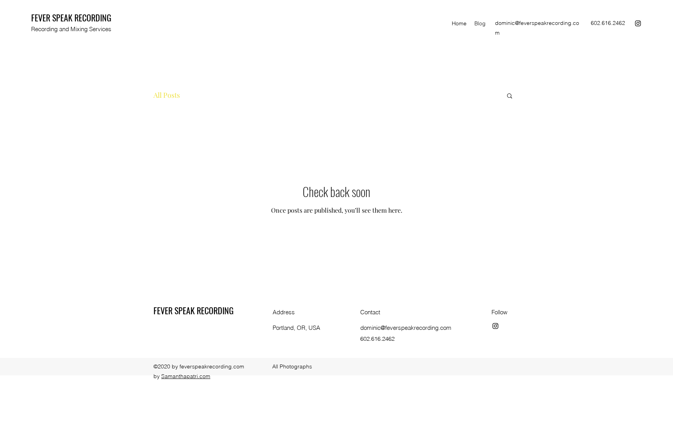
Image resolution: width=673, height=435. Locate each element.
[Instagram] (638, 23)
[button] (509, 96)
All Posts (166, 95)
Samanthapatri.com (185, 376)
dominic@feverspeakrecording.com (405, 327)
